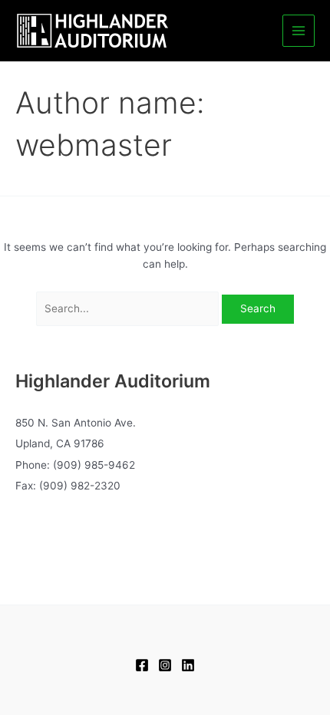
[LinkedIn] (188, 665)
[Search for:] (129, 308)
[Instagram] (165, 665)
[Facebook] (142, 665)
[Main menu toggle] (298, 31)
